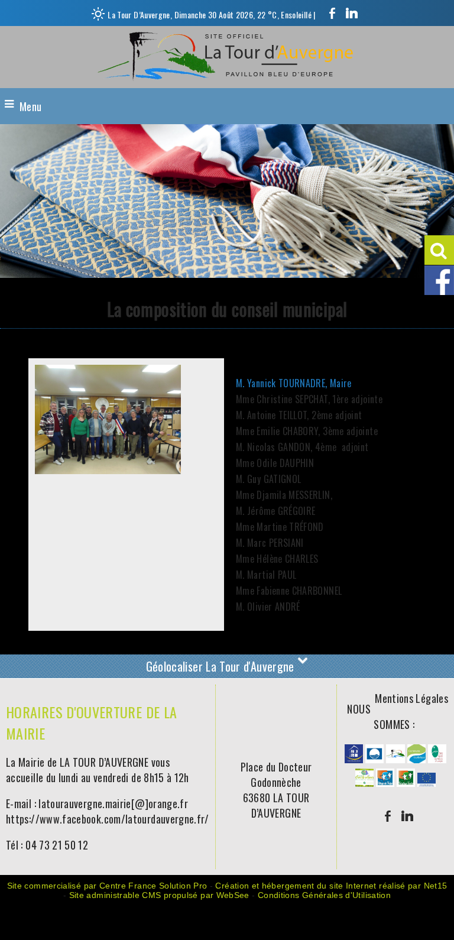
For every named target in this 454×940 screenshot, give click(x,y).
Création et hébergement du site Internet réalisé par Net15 (331, 885)
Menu (30, 106)
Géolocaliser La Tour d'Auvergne (222, 666)
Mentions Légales (411, 698)
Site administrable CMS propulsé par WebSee (159, 895)
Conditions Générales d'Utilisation (324, 895)
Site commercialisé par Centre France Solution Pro (107, 885)
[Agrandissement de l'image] (354, 758)
